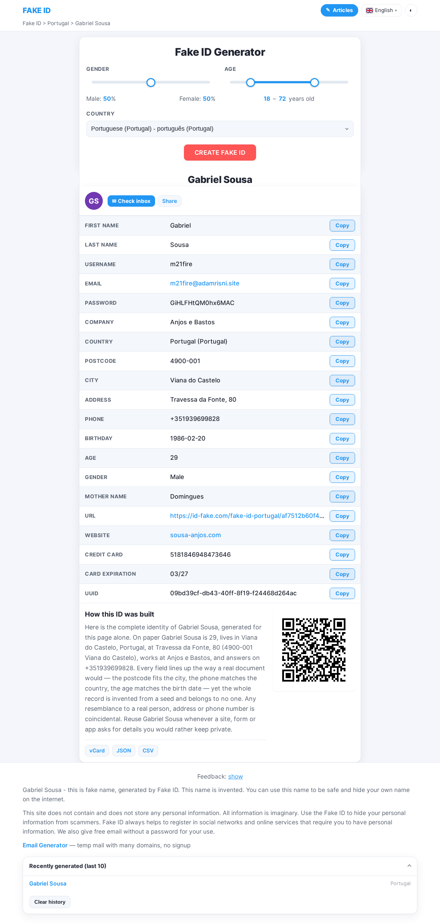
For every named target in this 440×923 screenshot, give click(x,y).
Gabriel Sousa (92, 23)
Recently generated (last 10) (68, 865)
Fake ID (32, 23)
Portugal (58, 23)
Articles (343, 10)
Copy (342, 225)
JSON (124, 750)
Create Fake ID (220, 152)
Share (169, 201)
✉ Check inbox (131, 201)
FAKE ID (37, 10)
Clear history (49, 902)
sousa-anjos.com (195, 535)
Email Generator (45, 845)
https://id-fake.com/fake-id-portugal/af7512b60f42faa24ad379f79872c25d (282, 515)
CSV (148, 750)
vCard (97, 750)
